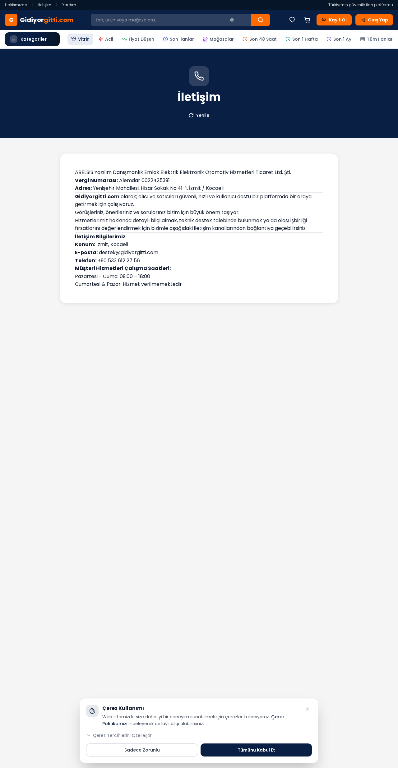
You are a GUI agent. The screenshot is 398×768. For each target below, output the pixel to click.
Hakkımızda (16, 4)
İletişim (44, 4)
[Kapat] (307, 709)
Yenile (202, 115)
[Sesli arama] (232, 20)
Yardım (69, 4)
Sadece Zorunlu (142, 750)
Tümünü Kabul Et (256, 750)
